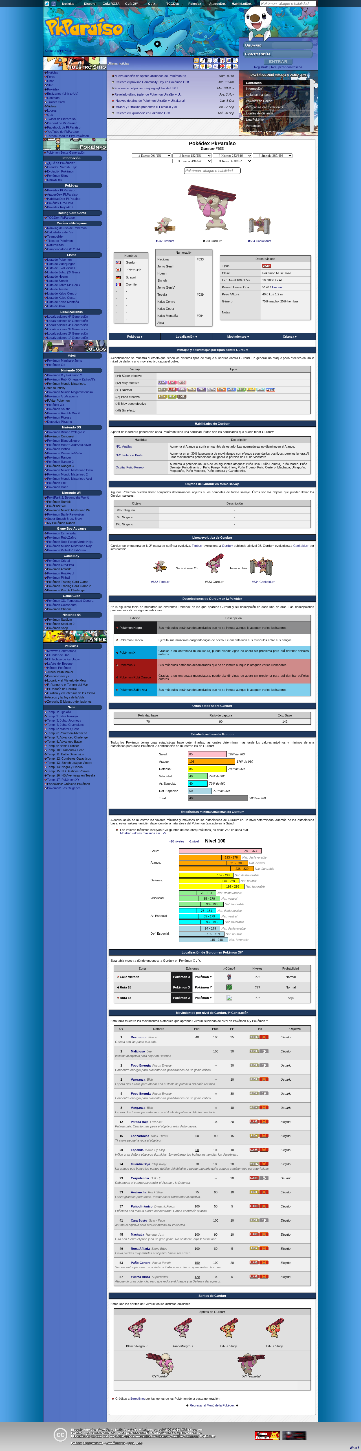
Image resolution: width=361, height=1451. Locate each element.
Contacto (53, 97)
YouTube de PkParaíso (63, 131)
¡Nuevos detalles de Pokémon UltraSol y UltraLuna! (150, 100)
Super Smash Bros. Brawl (64, 518)
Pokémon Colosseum (61, 605)
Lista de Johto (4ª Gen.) (63, 285)
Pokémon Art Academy (62, 396)
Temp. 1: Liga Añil (59, 712)
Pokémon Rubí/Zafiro (61, 537)
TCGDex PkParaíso (61, 217)
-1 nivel (194, 841)
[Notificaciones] (203, 67)
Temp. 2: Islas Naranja (62, 716)
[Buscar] (235, 61)
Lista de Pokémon (59, 259)
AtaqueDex (217, 3)
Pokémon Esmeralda (61, 533)
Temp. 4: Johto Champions (65, 724)
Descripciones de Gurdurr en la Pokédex (212, 598)
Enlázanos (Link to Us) (62, 93)
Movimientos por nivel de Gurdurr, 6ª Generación (212, 1012)
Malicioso (138, 1051)
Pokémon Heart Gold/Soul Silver (69, 444)
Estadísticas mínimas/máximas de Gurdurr (212, 811)
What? (354, 1447)
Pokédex (194, 3)
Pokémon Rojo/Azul (60, 573)
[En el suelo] (229, 978)
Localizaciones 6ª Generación (67, 316)
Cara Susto (139, 1220)
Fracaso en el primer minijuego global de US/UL (147, 88)
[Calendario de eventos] (222, 61)
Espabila (137, 1150)
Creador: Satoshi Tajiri (62, 167)
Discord (90, 3)
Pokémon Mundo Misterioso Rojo (69, 546)
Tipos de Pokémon (60, 240)
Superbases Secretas (261, 132)
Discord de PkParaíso (62, 123)
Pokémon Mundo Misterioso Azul (69, 478)
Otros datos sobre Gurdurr (212, 705)
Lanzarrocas (140, 1136)
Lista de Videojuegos (61, 264)
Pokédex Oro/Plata (60, 203)
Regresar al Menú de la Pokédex (212, 1405)
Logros (52, 110)
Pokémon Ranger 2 (60, 461)
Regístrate (261, 67)
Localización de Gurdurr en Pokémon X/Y (212, 952)
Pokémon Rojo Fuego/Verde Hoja (70, 541)
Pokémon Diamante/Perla (64, 453)
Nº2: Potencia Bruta (129, 455)
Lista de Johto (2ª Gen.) (63, 272)
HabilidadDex (242, 3)
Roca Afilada (140, 1248)
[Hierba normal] (229, 989)
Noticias (68, 3)
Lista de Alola (56, 306)
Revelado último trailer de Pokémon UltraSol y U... (148, 94)
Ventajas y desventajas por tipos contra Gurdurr (212, 349)
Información (254, 88)
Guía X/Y (131, 3)
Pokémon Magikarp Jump (64, 360)
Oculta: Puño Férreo (130, 467)
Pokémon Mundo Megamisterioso (70, 392)
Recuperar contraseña (286, 67)
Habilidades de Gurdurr (212, 423)
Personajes (253, 125)
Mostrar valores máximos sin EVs (143, 833)
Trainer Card (56, 102)
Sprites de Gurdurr (212, 1295)
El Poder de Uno (58, 655)
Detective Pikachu (59, 421)
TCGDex (172, 3)
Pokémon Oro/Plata (60, 565)
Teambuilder (55, 236)
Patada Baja (139, 1121)
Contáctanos (115, 1443)
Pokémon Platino (58, 449)
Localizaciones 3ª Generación (67, 329)
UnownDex (54, 180)
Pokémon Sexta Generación (66, 152)
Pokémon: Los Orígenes (64, 788)
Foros (51, 76)
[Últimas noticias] (196, 61)
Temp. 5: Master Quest (63, 729)
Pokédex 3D (55, 404)
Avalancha (138, 1192)
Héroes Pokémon (59, 667)
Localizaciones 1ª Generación (67, 337)
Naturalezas (55, 245)
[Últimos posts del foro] (203, 62)
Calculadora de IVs (60, 232)
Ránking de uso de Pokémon (67, 228)
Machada (137, 1234)
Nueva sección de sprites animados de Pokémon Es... (152, 76)
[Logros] (228, 67)
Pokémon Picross (59, 417)
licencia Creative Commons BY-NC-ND (187, 1436)
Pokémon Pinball (58, 577)
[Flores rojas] (229, 999)
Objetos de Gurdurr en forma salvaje (212, 484)
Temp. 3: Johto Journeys (64, 720)
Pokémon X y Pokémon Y (64, 375)
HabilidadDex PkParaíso (63, 198)
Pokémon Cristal (58, 560)
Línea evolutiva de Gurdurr (212, 537)
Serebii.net (137, 1398)
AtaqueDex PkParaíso (62, 194)
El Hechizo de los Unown (64, 659)
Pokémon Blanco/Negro (63, 440)
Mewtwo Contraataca (61, 650)
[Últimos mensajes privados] (215, 67)
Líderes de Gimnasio (260, 113)
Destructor (139, 1037)
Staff (50, 85)
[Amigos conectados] (209, 67)
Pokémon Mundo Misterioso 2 (67, 474)
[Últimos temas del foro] (209, 61)
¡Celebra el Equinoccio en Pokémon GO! (142, 113)
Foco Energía (141, 1065)
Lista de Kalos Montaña (63, 302)
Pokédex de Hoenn (259, 101)
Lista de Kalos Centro (61, 293)
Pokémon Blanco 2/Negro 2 (66, 432)
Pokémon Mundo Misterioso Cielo (70, 470)
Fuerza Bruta (140, 1277)
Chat (50, 81)
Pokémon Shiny (58, 175)
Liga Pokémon (255, 119)
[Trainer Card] (222, 67)
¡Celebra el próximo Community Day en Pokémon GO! (152, 82)
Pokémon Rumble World (63, 413)
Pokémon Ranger (59, 457)
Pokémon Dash (57, 487)
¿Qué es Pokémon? (61, 163)
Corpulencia (140, 1178)
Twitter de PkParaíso (61, 119)
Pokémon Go (56, 364)
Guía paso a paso (258, 94)
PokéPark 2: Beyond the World (68, 497)
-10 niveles (177, 841)
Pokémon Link (57, 483)
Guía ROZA (111, 3)
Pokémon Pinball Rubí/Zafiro (66, 550)
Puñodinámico (142, 1206)
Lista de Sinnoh (57, 280)
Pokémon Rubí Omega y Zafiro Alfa (71, 379)
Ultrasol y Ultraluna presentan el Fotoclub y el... (147, 107)
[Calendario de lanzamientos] (215, 61)
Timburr (277, 287)
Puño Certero (141, 1262)
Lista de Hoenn (57, 276)
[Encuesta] (235, 67)
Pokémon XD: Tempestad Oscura (70, 600)
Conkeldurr (301, 545)
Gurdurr (227, 545)
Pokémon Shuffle (58, 409)
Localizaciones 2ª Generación (67, 333)
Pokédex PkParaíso (60, 190)
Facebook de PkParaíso (63, 127)
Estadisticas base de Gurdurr (212, 734)
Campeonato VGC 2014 (63, 249)
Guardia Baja (140, 1164)
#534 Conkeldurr (259, 241)
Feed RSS (135, 1443)
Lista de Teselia (57, 289)
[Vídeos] (196, 67)
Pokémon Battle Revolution (65, 514)
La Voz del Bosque (59, 663)
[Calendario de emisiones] (228, 61)
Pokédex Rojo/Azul (60, 207)
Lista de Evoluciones (61, 268)
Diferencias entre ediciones (264, 107)
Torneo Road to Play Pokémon (68, 136)
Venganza (138, 1079)
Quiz (151, 3)
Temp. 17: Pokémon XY (63, 779)
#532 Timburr (165, 241)
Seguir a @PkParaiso (59, 50)
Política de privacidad (87, 1443)
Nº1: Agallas (124, 446)
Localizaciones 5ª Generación (67, 320)
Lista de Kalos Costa (61, 297)
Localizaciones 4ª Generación (67, 325)
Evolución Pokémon (60, 171)
